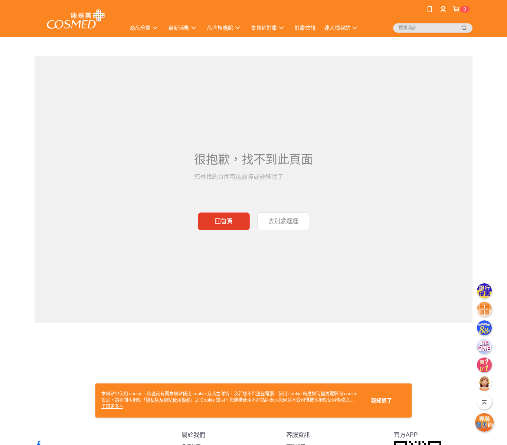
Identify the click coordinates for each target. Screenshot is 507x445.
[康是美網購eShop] (76, 19)
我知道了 (381, 400)
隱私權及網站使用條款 (168, 400)
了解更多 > (112, 406)
